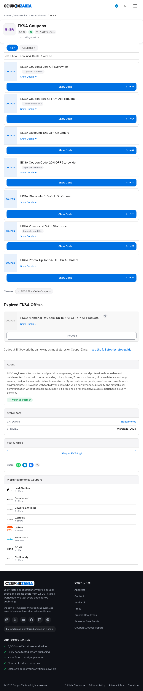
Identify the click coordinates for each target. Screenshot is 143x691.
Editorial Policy (97, 685)
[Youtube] (23, 620)
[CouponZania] (36, 583)
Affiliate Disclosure (75, 685)
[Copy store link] (37, 465)
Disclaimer (133, 685)
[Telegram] (48, 620)
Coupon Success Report (88, 627)
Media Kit (80, 602)
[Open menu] (135, 6)
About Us (79, 589)
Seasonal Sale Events (86, 621)
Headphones (38, 15)
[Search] (125, 6)
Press (77, 608)
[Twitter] (15, 620)
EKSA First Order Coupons (36, 291)
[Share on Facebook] (31, 465)
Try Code (71, 335)
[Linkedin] (39, 620)
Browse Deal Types (85, 615)
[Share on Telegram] (24, 465)
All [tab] (12, 47)
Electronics (21, 15)
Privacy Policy (116, 685)
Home (7, 15)
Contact (79, 596)
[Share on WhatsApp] (18, 465)
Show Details (27, 76)
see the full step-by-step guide (111, 349)
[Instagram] (7, 620)
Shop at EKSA (69, 453)
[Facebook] (31, 620)
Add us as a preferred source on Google (31, 629)
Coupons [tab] (28, 47)
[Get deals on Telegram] (116, 6)
